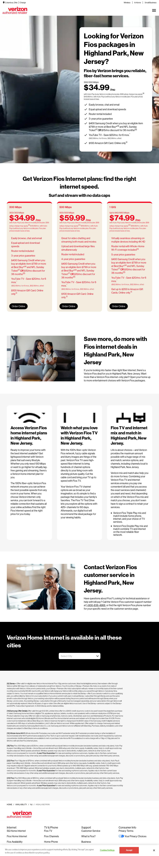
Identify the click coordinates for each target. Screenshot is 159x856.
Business (86, 841)
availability (21, 804)
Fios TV (48, 830)
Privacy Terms (126, 830)
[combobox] (76, 656)
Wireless (127, 2)
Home (9, 804)
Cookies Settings (107, 850)
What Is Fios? (88, 836)
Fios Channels (51, 836)
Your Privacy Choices (135, 836)
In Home (137, 2)
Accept (129, 850)
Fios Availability (15, 841)
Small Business (151, 2)
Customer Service (90, 830)
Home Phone (51, 841)
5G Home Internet (16, 830)
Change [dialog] (23, 2)
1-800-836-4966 (95, 605)
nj (31, 804)
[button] (97, 656)
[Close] (154, 850)
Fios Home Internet (17, 836)
